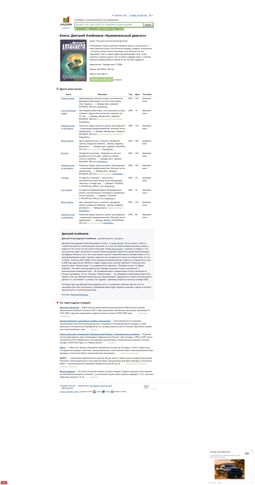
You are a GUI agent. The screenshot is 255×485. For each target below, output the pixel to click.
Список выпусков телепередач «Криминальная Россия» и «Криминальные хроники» (100, 334)
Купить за (101, 79)
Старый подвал (68, 98)
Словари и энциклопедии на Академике (96, 20)
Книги (106, 29)
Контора (64, 153)
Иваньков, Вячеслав (69, 307)
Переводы (93, 29)
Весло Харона (67, 141)
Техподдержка (94, 386)
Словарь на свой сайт (138, 15)
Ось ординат (66, 190)
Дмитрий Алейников (79, 295)
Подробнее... (103, 107)
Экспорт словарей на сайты (69, 391)
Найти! (148, 25)
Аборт (63, 347)
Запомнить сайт (120, 15)
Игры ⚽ (118, 29)
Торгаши (65, 178)
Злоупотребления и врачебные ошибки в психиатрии (85, 321)
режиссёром (117, 249)
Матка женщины (67, 371)
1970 (105, 243)
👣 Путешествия (67, 388)
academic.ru (66, 28)
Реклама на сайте (106, 386)
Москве (120, 243)
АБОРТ (63, 358)
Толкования (80, 29)
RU (150, 15)
